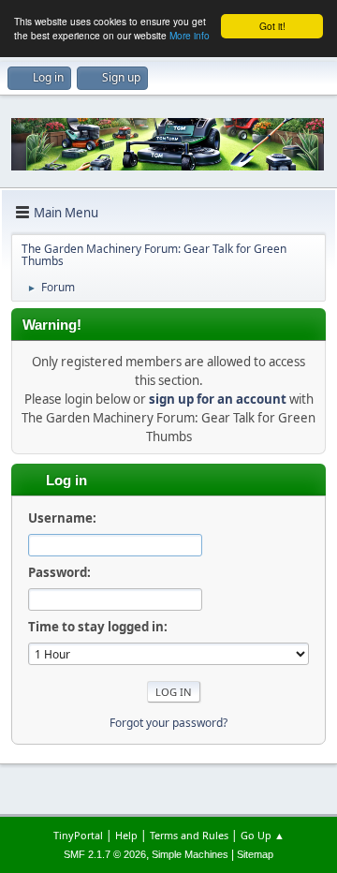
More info (189, 35)
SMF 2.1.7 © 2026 (105, 854)
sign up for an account (217, 399)
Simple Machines (190, 854)
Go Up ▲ (263, 835)
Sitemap (255, 854)
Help (126, 835)
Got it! (272, 26)
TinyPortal (78, 835)
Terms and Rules (189, 835)
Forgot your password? (168, 723)
